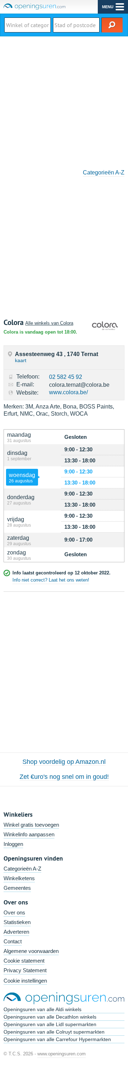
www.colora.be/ (68, 392)
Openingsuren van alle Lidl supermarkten (50, 1024)
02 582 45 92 (65, 377)
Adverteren (16, 932)
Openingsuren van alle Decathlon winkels (50, 1017)
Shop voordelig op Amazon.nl (64, 761)
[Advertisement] (64, 100)
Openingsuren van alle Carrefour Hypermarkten (57, 1039)
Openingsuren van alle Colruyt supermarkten (54, 1032)
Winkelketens (19, 878)
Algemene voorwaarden (31, 951)
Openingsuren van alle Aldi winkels (42, 1009)
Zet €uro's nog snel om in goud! (64, 776)
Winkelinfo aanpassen (29, 834)
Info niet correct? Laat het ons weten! (50, 580)
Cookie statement (24, 961)
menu (107, 7)
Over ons (14, 912)
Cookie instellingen (25, 981)
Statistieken (17, 922)
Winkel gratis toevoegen (31, 825)
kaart (20, 360)
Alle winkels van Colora (49, 323)
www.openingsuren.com (61, 1053)
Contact (13, 941)
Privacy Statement (25, 970)
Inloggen (13, 844)
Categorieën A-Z (103, 172)
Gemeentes (17, 888)
